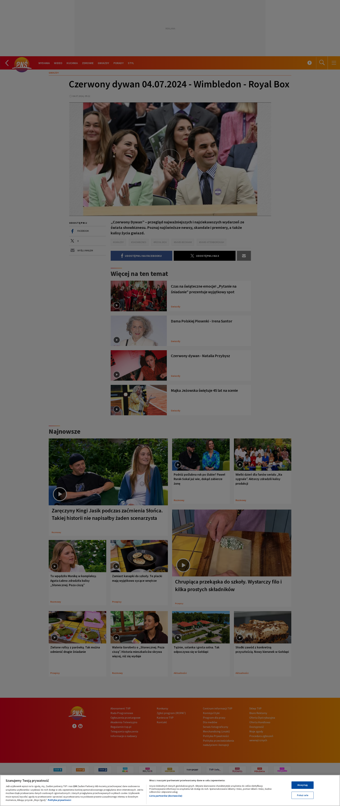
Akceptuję (302, 785)
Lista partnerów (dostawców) (165, 795)
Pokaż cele (302, 795)
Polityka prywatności (59, 800)
